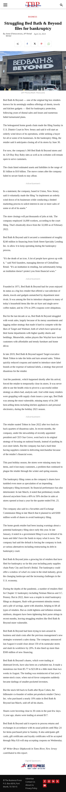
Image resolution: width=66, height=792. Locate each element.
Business (32, 16)
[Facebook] (27, 44)
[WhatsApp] (48, 44)
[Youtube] (45, 785)
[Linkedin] (53, 781)
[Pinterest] (41, 44)
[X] (34, 44)
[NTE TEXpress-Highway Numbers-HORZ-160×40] (33, 766)
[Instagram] (49, 781)
